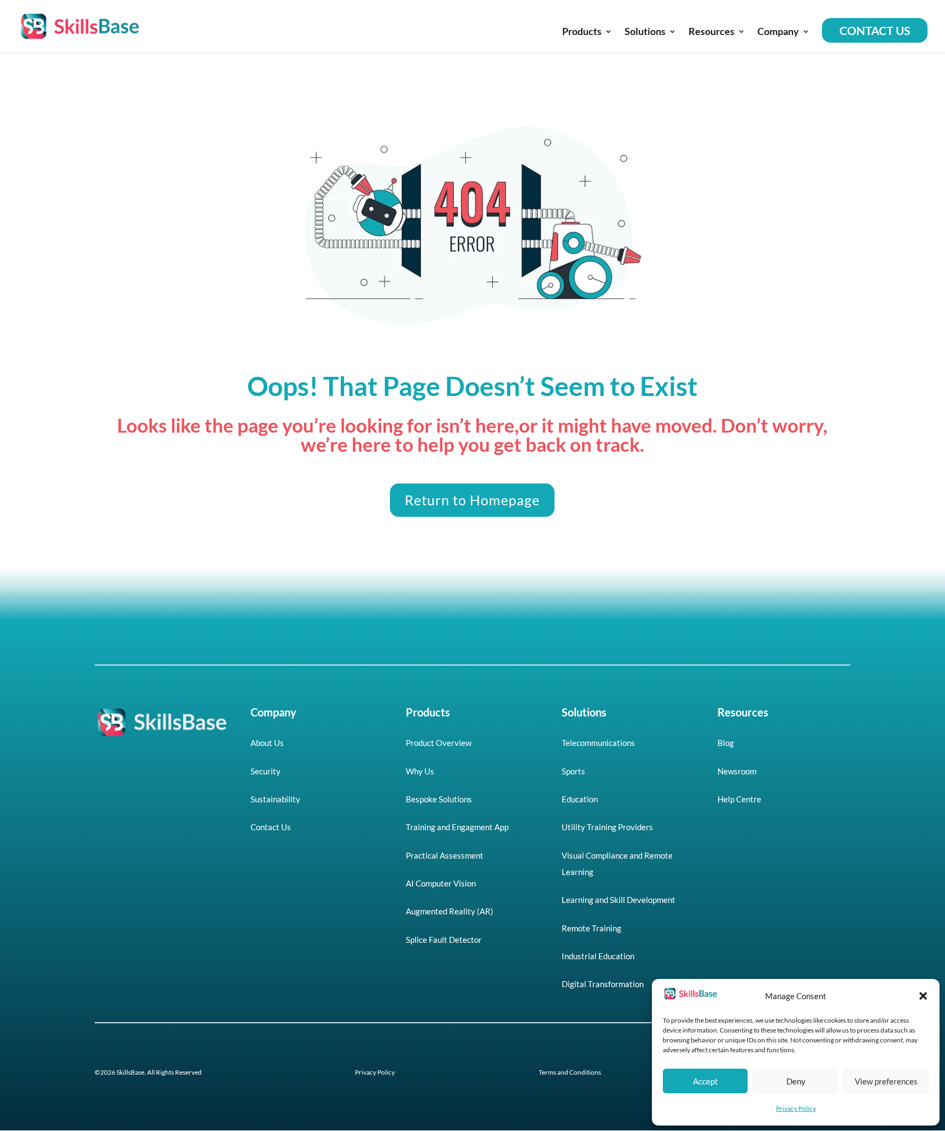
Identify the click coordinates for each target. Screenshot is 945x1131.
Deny (796, 1081)
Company (778, 32)
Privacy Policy (796, 1108)
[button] (923, 995)
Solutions (645, 32)
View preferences (886, 1081)
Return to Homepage (472, 500)
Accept (705, 1081)
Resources (711, 32)
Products (582, 32)
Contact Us (874, 30)
